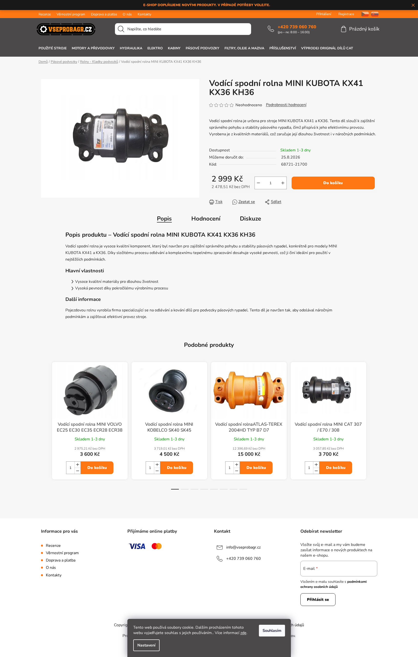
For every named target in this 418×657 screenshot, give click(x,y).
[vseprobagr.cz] (363, 14)
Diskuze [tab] (250, 219)
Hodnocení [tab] (205, 219)
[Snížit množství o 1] (258, 183)
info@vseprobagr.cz (243, 547)
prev (45, 430)
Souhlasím (272, 630)
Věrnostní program (71, 14)
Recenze (45, 14)
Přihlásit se (318, 599)
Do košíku (333, 183)
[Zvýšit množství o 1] (282, 183)
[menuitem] (52, 48)
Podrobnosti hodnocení (286, 104)
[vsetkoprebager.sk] (375, 14)
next (373, 430)
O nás (127, 14)
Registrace (346, 14)
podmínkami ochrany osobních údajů (333, 584)
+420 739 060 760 (297, 27)
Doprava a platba (104, 14)
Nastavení (146, 645)
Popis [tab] (164, 219)
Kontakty (144, 14)
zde (243, 633)
